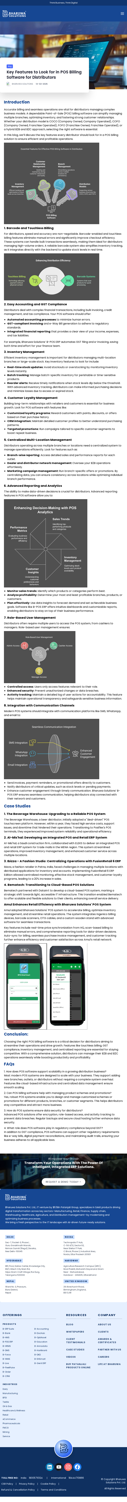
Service (6, 1436)
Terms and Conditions (53, 1489)
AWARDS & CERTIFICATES (107, 1340)
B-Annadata (40, 1346)
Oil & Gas (7, 1406)
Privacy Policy (27, 1483)
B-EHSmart (39, 1359)
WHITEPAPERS (75, 1331)
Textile (6, 1402)
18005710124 (36, 1478)
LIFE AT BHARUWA (109, 1364)
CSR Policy (7, 1483)
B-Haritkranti (40, 1350)
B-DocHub (39, 1333)
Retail (5, 1414)
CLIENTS (103, 1331)
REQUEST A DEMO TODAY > (63, 1181)
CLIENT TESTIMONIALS (75, 1340)
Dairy (5, 1389)
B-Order (7, 1371)
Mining (6, 1432)
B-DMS (6, 1350)
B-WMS (6, 1359)
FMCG (6, 1427)
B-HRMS (7, 1346)
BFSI (5, 1397)
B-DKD (37, 1354)
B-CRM (6, 1376)
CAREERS (103, 1357)
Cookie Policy (48, 1483)
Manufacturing (10, 1393)
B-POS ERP (8, 1341)
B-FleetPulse (9, 1367)
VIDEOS (71, 1357)
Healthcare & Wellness (14, 1410)
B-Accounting (41, 1328)
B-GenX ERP (40, 1363)
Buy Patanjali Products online (78, 1365)
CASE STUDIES (75, 1349)
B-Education (40, 1341)
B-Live (6, 1363)
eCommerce (9, 1419)
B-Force (7, 1354)
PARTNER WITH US (109, 1349)
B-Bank (6, 1333)
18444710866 (76, 1478)
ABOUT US (104, 1324)
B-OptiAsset (40, 1337)
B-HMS (6, 1337)
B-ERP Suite (8, 1328)
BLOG (69, 1324)
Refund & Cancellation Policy (18, 1489)
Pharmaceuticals (11, 1423)
